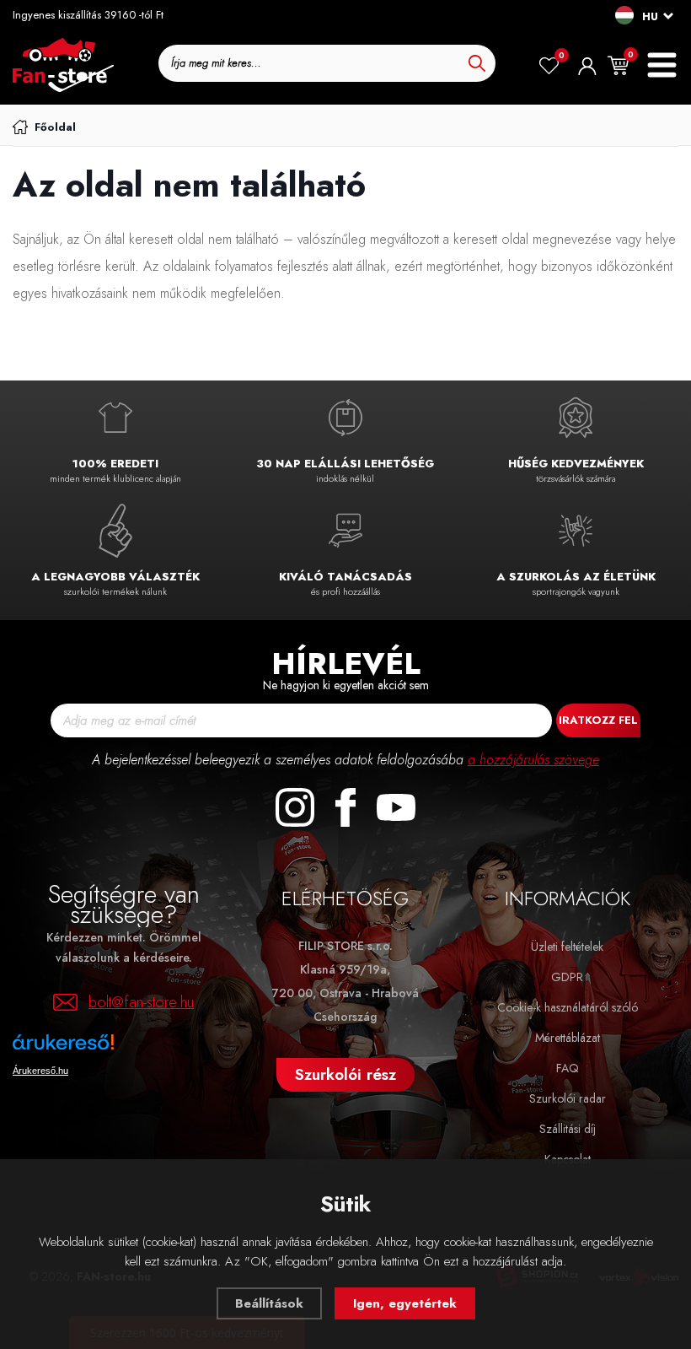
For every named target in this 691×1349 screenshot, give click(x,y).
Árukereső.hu (40, 1071)
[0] (549, 66)
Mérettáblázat (567, 1037)
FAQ (567, 1068)
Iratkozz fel (598, 720)
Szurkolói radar (567, 1098)
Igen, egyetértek (405, 1303)
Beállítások (269, 1303)
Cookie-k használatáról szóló (567, 1007)
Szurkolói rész (345, 1074)
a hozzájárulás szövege (533, 759)
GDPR (567, 977)
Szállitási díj (567, 1128)
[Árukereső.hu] (114, 1048)
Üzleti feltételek (567, 946)
